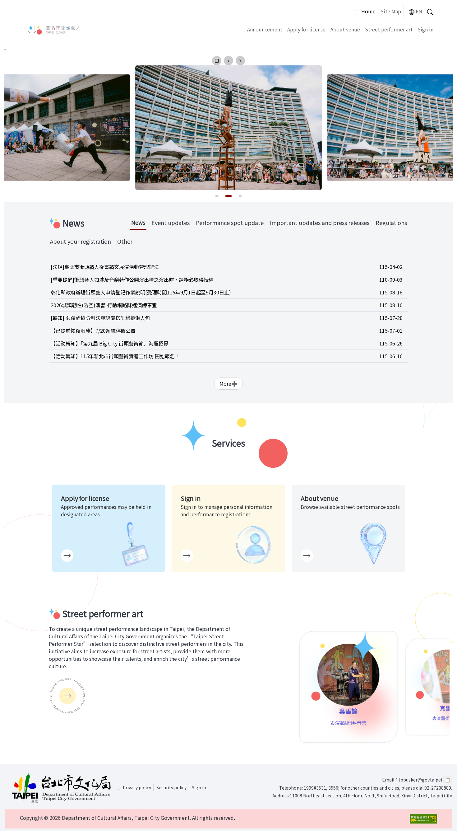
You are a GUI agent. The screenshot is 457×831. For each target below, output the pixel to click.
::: (357, 11)
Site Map (391, 11)
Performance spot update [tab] (230, 222)
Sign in (425, 29)
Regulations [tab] (391, 222)
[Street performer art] (67, 696)
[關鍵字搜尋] (430, 11)
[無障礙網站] (423, 819)
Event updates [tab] (170, 222)
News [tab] (138, 222)
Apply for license (306, 29)
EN (419, 11)
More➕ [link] (228, 383)
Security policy (171, 787)
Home (368, 11)
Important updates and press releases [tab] (319, 222)
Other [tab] (124, 241)
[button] (216, 60)
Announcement (264, 29)
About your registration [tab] (80, 241)
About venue (345, 29)
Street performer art (389, 29)
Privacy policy (137, 787)
